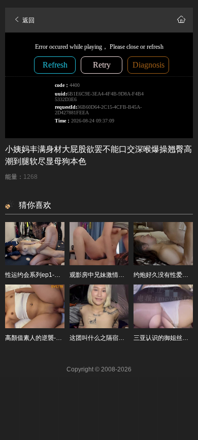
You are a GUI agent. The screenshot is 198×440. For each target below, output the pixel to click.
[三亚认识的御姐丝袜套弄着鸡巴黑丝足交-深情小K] (163, 306)
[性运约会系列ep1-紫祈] (34, 244)
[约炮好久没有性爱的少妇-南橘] (163, 244)
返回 (28, 20)
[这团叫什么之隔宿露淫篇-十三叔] (99, 306)
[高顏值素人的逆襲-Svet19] (34, 306)
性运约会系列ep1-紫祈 (36, 274)
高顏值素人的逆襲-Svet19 (40, 337)
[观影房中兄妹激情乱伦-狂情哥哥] (99, 244)
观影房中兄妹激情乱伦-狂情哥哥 (113, 274)
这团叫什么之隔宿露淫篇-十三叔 (113, 337)
